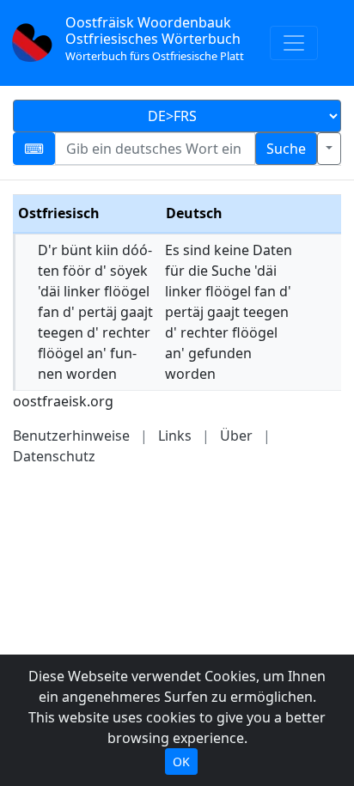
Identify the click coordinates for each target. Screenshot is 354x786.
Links (175, 435)
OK (181, 761)
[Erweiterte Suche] (329, 148)
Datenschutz (54, 456)
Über (236, 435)
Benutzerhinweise (71, 435)
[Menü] (294, 43)
